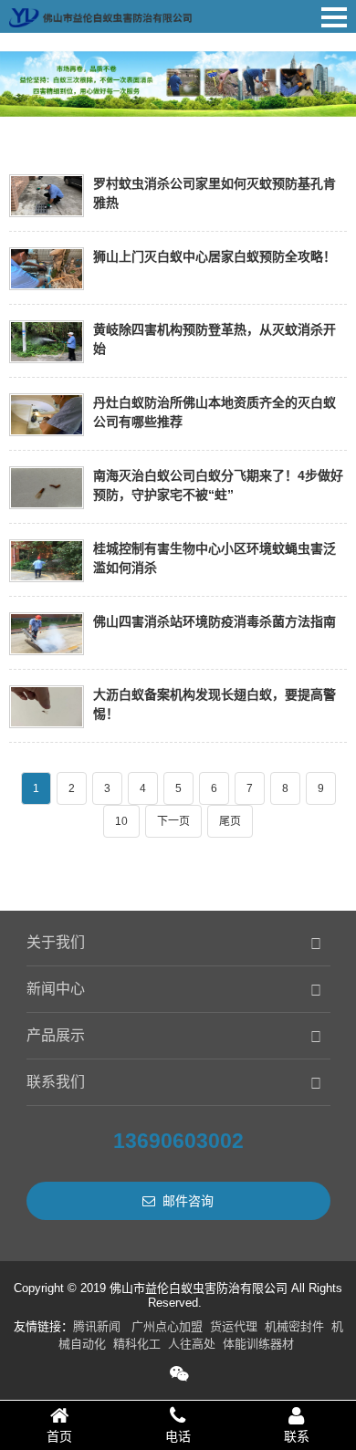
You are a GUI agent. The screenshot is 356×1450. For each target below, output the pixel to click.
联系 (296, 1436)
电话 (178, 1436)
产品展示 (55, 1035)
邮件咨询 (188, 1201)
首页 (59, 1436)
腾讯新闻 (96, 1326)
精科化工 (137, 1344)
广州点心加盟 (167, 1326)
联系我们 (55, 1082)
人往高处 (191, 1344)
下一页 (173, 821)
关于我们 (55, 942)
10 (121, 821)
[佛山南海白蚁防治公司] (100, 13)
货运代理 (233, 1326)
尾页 (230, 821)
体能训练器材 (258, 1344)
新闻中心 (55, 988)
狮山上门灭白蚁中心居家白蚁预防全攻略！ (214, 256)
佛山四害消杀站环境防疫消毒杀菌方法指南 (214, 621)
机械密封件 (294, 1326)
